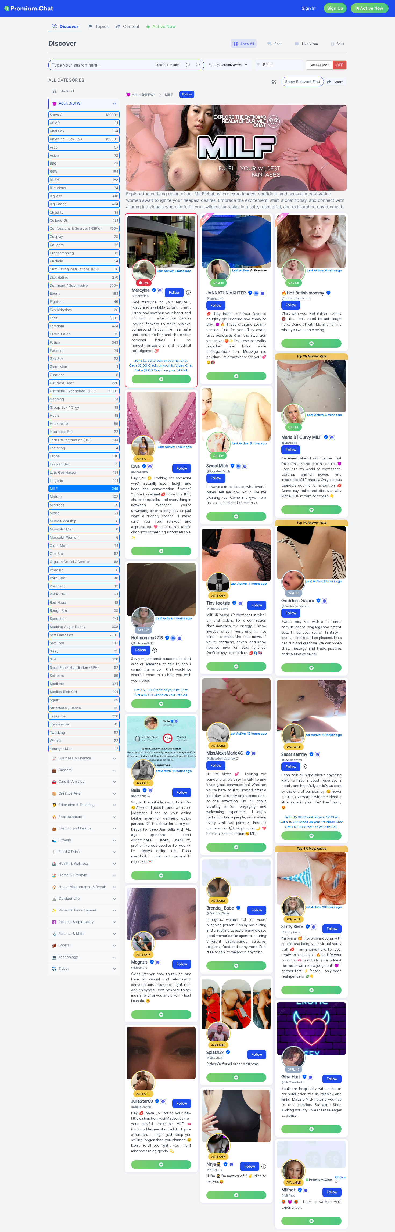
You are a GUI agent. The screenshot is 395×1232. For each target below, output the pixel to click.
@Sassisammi (291, 760)
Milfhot (289, 1190)
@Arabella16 (140, 796)
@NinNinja (214, 1170)
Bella (136, 790)
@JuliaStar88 (141, 1107)
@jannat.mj (214, 298)
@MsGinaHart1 (292, 1082)
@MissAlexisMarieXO (222, 758)
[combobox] (279, 65)
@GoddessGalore (295, 606)
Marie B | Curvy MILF (302, 437)
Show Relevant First (302, 81)
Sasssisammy (294, 754)
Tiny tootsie (218, 603)
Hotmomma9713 (147, 638)
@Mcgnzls (139, 967)
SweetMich (217, 466)
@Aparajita (139, 472)
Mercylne (141, 290)
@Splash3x (214, 1057)
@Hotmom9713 (142, 643)
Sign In (309, 8)
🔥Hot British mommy (303, 293)
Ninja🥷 (214, 1164)
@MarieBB (289, 443)
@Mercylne (140, 296)
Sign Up (335, 8)
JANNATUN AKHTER (226, 293)
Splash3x (215, 1052)
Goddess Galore (298, 601)
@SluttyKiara (290, 932)
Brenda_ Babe (220, 908)
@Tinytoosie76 (217, 608)
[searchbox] (287, 65)
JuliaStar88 (142, 1101)
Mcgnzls (140, 962)
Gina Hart (291, 1077)
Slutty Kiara (292, 926)
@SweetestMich (218, 471)
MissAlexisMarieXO (225, 753)
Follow (187, 94)
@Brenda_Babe (217, 913)
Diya (136, 466)
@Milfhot (288, 1195)
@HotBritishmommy (296, 298)
